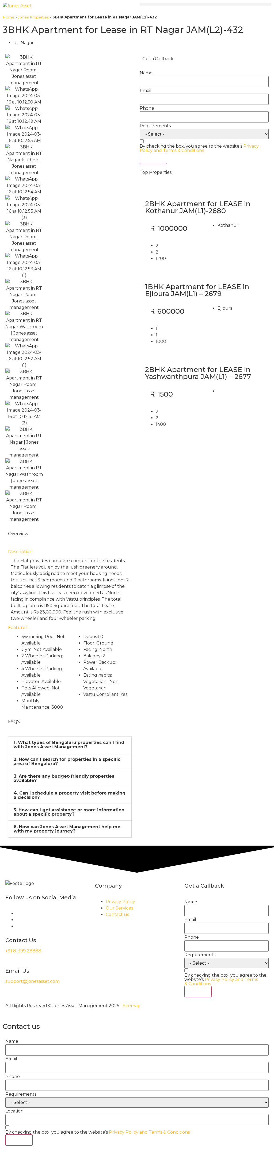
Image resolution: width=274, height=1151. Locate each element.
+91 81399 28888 (23, 950)
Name (146, 73)
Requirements (155, 126)
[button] (205, 4)
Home (8, 17)
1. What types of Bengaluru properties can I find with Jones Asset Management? (69, 744)
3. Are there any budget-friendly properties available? (64, 778)
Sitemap (131, 1005)
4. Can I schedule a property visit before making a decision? (69, 795)
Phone (147, 108)
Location (14, 1111)
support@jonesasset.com (32, 981)
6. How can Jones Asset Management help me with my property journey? (67, 829)
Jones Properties (33, 17)
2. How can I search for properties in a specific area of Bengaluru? (67, 761)
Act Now (153, 158)
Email (145, 91)
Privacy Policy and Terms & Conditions (199, 148)
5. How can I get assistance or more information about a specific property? (69, 812)
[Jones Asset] (17, 6)
